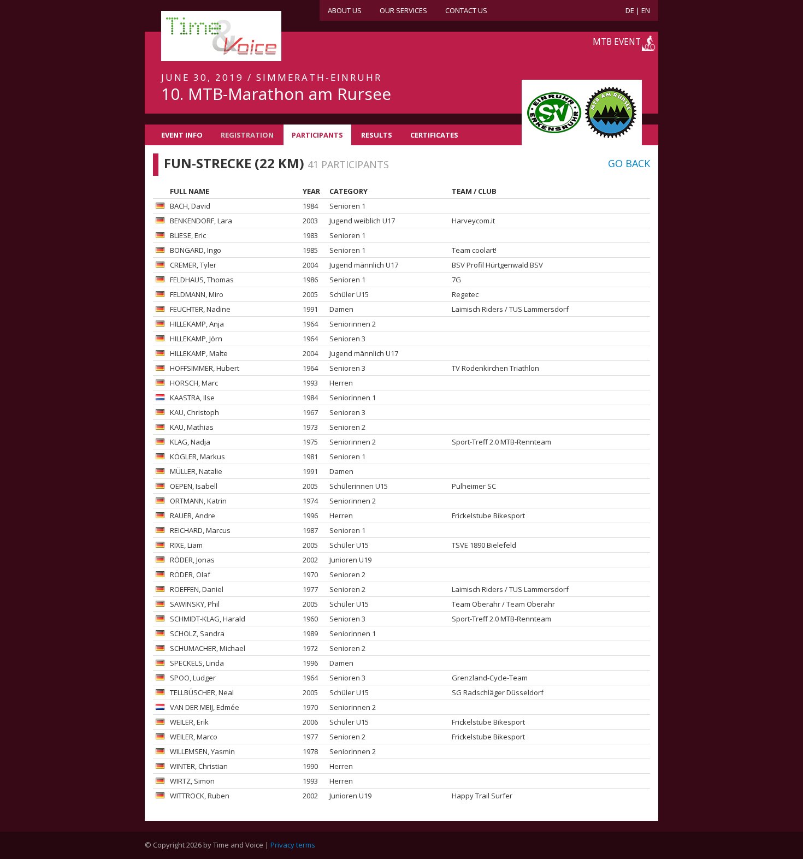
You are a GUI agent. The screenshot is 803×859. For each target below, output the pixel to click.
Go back (629, 163)
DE (629, 10)
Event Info (182, 135)
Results (376, 135)
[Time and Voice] (205, 37)
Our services (403, 10)
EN (645, 10)
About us (345, 10)
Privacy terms (292, 845)
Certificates (434, 135)
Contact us (466, 10)
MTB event (617, 41)
